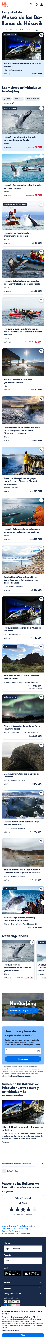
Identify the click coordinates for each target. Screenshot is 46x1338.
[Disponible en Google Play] (12, 1274)
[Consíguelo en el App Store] (32, 1274)
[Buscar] (31, 4)
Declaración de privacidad (20, 1076)
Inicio (4, 1226)
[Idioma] (36, 4)
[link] (23, 54)
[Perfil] (41, 5)
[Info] (37, 30)
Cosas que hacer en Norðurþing (15, 1229)
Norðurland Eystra (26, 1226)
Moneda (7, 1255)
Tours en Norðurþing (10, 1231)
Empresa (7, 1288)
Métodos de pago (11, 1298)
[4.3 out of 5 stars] (23, 1209)
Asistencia (8, 1282)
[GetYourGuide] (5, 4)
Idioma (7, 1243)
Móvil (6, 1268)
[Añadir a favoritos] (41, 35)
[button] (23, 54)
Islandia (12, 1226)
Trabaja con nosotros (12, 1293)
